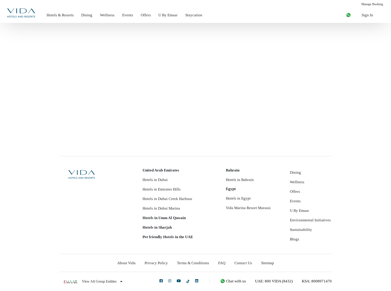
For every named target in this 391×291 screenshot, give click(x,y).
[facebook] (161, 281)
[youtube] (179, 281)
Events (127, 15)
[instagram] (169, 281)
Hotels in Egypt (238, 198)
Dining (86, 15)
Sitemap (267, 263)
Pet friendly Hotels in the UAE (168, 237)
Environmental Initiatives (310, 220)
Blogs (294, 239)
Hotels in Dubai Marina (161, 208)
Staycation (193, 15)
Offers (146, 15)
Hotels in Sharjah (157, 227)
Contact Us (243, 263)
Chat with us (235, 281)
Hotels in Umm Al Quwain (164, 218)
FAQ (221, 263)
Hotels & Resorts (60, 15)
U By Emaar (168, 15)
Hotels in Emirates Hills (162, 189)
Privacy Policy (156, 263)
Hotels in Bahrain (240, 180)
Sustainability (301, 229)
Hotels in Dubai (155, 180)
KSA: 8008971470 (317, 281)
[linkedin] (196, 281)
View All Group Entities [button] (99, 281)
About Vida (126, 263)
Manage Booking (372, 4)
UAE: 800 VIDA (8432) (274, 281)
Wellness (107, 15)
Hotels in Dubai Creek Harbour (167, 199)
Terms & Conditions (193, 263)
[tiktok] (188, 281)
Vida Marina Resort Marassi (248, 208)
